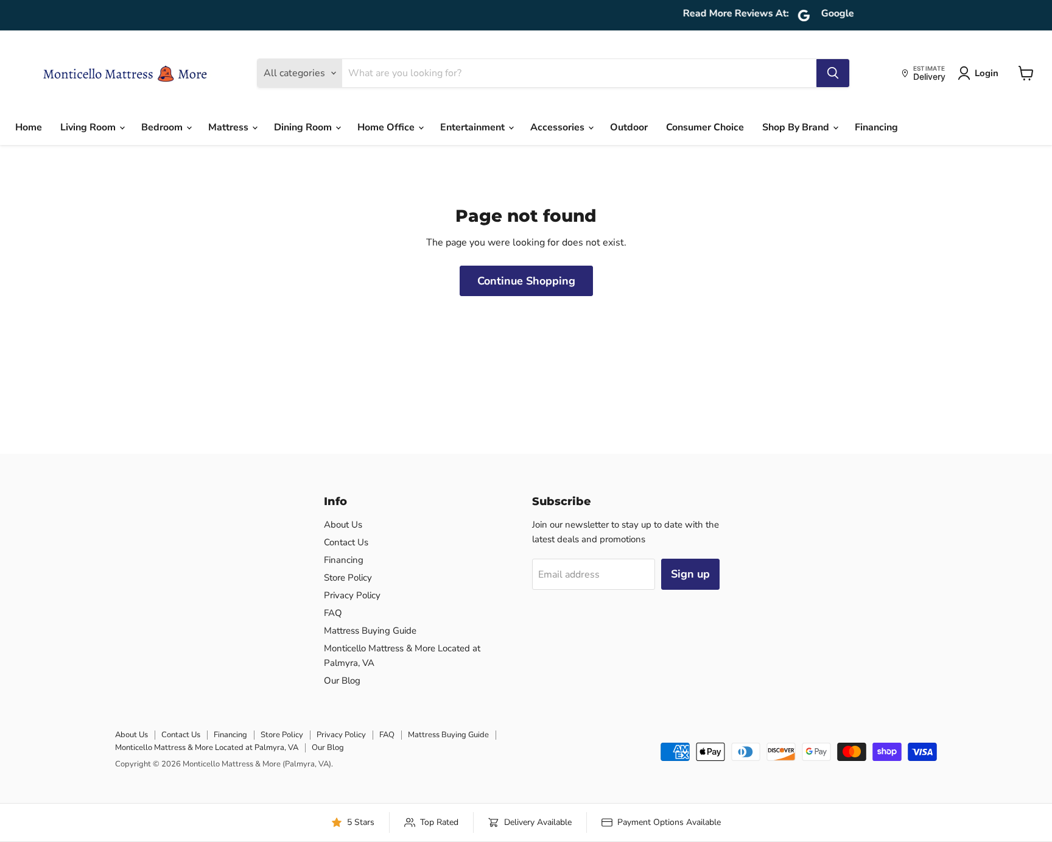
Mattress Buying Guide (370, 630)
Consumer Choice (705, 127)
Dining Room (304, 127)
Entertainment (473, 127)
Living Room (89, 127)
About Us (343, 524)
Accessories (558, 127)
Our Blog (342, 680)
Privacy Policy (352, 595)
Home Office (387, 127)
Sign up (690, 574)
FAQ (333, 613)
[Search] (832, 73)
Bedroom (163, 127)
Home (28, 127)
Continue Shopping (526, 281)
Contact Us (346, 542)
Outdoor (629, 127)
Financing (876, 127)
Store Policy (348, 577)
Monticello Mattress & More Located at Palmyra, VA (206, 747)
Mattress (229, 127)
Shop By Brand (797, 127)
